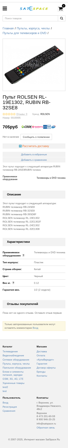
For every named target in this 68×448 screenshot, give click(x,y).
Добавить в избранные (34, 154)
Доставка (42, 351)
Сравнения (9, 410)
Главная (8, 28)
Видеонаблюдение (13, 355)
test (5, 391)
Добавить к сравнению (34, 159)
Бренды (41, 371)
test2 (5, 387)
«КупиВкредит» (45, 359)
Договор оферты (46, 367)
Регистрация (10, 406)
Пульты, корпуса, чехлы (33, 28)
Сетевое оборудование (16, 359)
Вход (35, 327)
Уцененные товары (13, 383)
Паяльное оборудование (17, 367)
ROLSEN (45, 114)
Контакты (42, 375)
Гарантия (42, 363)
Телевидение (10, 351)
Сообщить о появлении (36, 137)
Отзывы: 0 (21, 114)
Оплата (41, 355)
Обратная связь (46, 427)
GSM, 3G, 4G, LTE (13, 378)
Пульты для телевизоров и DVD (24, 33)
